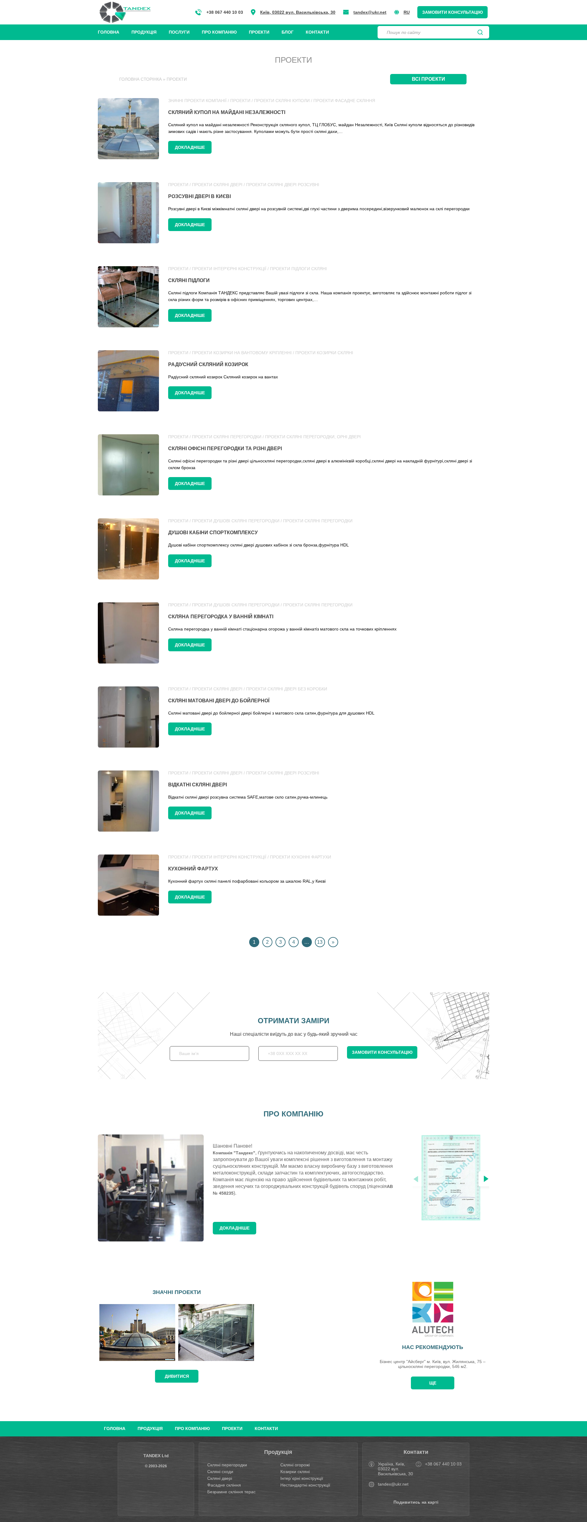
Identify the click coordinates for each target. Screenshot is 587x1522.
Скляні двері (219, 1478)
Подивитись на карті (415, 1502)
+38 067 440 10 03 (224, 12)
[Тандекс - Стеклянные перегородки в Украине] (125, 12)
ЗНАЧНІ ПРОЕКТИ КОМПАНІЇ (197, 100)
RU (407, 12)
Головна (108, 32)
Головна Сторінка (140, 79)
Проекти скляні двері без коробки (286, 688)
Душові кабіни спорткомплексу (213, 532)
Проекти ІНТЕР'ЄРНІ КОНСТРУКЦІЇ (229, 268)
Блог (288, 32)
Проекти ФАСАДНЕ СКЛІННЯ (344, 100)
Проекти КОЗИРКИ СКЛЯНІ (324, 352)
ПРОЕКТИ (240, 100)
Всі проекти (428, 79)
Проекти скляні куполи (282, 100)
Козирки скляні (295, 1471)
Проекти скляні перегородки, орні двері (313, 436)
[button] (486, 1178)
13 (320, 942)
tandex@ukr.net (369, 12)
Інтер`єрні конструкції (301, 1478)
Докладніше (190, 147)
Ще (432, 1382)
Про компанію (219, 32)
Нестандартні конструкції (305, 1485)
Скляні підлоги (189, 280)
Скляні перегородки (227, 1464)
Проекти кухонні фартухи (300, 857)
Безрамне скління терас (231, 1491)
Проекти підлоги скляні (298, 268)
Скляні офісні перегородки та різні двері (225, 448)
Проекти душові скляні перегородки (235, 520)
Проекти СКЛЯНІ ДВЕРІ (217, 184)
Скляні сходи (220, 1471)
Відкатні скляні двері (197, 784)
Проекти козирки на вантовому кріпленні (242, 352)
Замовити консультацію (452, 12)
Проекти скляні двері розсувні (282, 184)
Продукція (144, 32)
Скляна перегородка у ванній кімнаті (220, 616)
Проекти (259, 32)
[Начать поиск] (480, 32)
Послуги (179, 32)
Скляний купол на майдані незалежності (226, 112)
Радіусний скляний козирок (208, 364)
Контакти (317, 32)
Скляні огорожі (295, 1464)
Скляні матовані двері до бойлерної (218, 700)
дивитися (177, 1376)
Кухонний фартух (193, 868)
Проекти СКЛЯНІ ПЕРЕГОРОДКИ (226, 436)
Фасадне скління (224, 1485)
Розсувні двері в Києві (199, 196)
